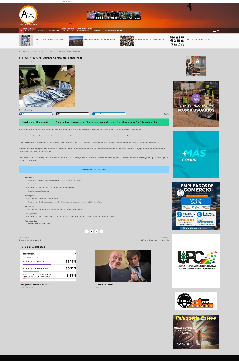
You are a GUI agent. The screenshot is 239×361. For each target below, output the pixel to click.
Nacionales (68, 29)
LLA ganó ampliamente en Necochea (35, 285)
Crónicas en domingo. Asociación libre (30, 240)
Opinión (96, 30)
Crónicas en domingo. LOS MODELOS (147, 39)
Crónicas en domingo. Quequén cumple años (49, 39)
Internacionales (84, 29)
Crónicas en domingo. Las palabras (197, 39)
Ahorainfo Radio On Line (113, 30)
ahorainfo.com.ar (25, 61)
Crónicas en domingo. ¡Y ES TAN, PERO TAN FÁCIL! (101, 39)
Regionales (41, 30)
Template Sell (63, 358)
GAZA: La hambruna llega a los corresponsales (154, 240)
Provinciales (54, 30)
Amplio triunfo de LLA (104, 285)
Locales (30, 29)
